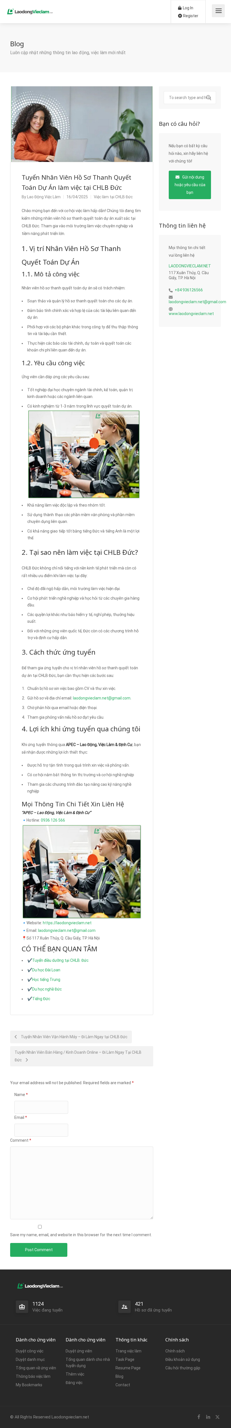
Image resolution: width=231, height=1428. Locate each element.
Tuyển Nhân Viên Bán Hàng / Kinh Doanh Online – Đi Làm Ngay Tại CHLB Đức (78, 1056)
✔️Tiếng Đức (38, 998)
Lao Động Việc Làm (44, 197)
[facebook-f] (198, 1417)
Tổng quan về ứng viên (36, 1368)
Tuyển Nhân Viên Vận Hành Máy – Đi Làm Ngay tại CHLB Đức (73, 1037)
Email (20, 1117)
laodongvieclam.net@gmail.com (101, 698)
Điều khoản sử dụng (182, 1359)
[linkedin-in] (208, 1417)
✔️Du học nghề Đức (44, 989)
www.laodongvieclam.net (191, 313)
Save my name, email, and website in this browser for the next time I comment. (81, 1235)
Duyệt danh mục (30, 1359)
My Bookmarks (29, 1385)
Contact (122, 1385)
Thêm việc (75, 1374)
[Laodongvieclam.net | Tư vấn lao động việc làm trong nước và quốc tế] (30, 8)
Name (21, 1094)
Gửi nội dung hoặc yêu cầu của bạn (190, 185)
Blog (119, 1376)
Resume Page (128, 1368)
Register (190, 16)
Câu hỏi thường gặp (182, 1368)
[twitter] (217, 1417)
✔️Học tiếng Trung (43, 979)
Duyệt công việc (29, 1351)
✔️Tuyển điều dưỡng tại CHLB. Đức (57, 960)
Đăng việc (74, 1382)
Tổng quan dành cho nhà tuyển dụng (88, 1362)
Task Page (124, 1359)
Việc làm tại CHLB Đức (113, 197)
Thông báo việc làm (33, 1376)
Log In (187, 8)
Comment (20, 1140)
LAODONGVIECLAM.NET (190, 266)
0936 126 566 (53, 820)
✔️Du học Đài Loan (43, 970)
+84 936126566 (189, 290)
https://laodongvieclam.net (67, 923)
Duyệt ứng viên (79, 1351)
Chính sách (175, 1351)
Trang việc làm (128, 1351)
